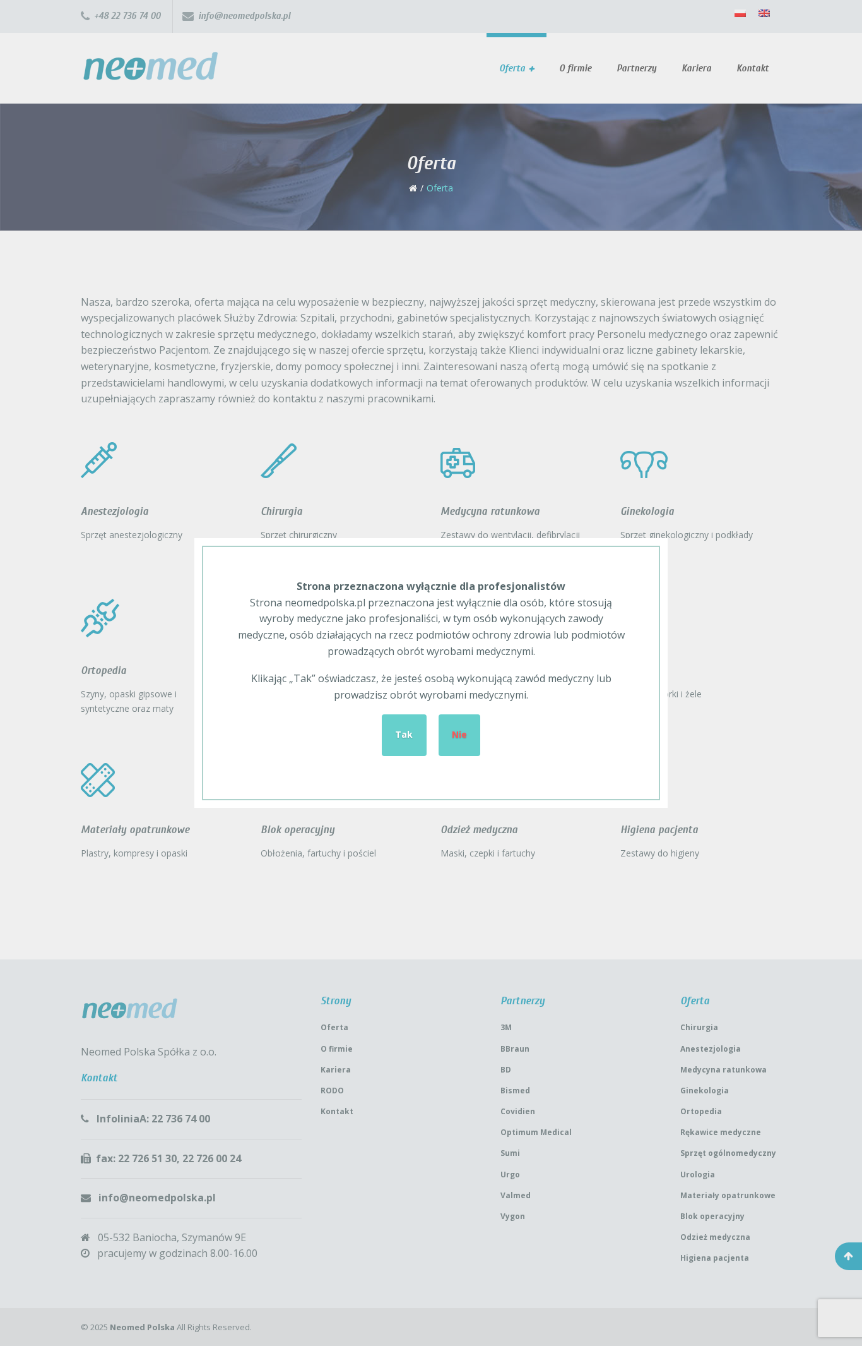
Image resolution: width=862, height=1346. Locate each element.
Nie (459, 734)
